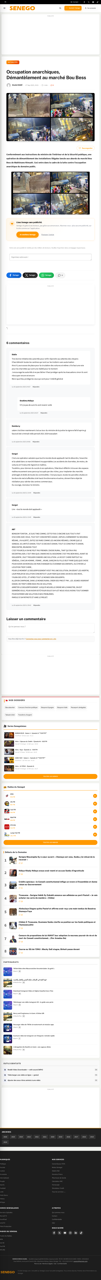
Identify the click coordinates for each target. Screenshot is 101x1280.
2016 (84, 1137)
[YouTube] (93, 2)
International (4, 1178)
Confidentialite (57, 1219)
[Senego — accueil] (23, 8)
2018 (68, 1137)
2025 (13, 1137)
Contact (54, 1216)
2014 (5, 1142)
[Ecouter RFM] (95, 796)
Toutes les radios (50, 842)
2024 (21, 1137)
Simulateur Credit (58, 1188)
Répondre (36, 387)
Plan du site (38, 1264)
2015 (92, 1137)
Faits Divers (4, 1195)
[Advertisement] (50, 35)
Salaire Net (55, 1171)
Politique (3, 1164)
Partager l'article (47, 235)
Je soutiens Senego (27, 234)
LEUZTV (2, 1223)
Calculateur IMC (57, 1181)
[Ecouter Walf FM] (95, 819)
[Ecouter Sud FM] (95, 811)
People (2, 1181)
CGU (53, 1223)
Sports (2, 1185)
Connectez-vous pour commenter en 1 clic (41, 639)
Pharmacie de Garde (59, 1178)
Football (2, 1188)
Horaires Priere (57, 1174)
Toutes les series (50, 776)
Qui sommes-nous (58, 1212)
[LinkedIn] (76, 1233)
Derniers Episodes (6, 1212)
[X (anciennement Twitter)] (88, 2)
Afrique (2, 1202)
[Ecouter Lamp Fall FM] (95, 835)
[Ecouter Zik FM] (95, 804)
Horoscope (55, 1185)
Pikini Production (5, 1226)
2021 (44, 1137)
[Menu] (4, 8)
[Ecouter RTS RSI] (95, 827)
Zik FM (2, 1243)
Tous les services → (59, 1192)
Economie (3, 1174)
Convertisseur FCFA (58, 1164)
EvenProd (3, 1219)
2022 (37, 1137)
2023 (29, 1137)
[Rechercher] (60, 8)
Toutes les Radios (6, 1236)
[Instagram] (70, 1233)
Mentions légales (47, 1264)
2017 (76, 1137)
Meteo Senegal (57, 1167)
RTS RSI (2, 1250)
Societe (2, 1167)
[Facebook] (84, 2)
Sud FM (2, 1246)
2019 (60, 1137)
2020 (52, 1137)
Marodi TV (3, 1216)
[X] (59, 1233)
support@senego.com (80, 1261)
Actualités (13, 62)
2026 (5, 1137)
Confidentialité (62, 1264)
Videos (2, 1199)
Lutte (1, 1192)
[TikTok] (97, 2)
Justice (2, 1171)
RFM (1, 1239)
